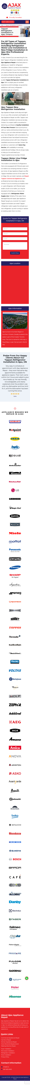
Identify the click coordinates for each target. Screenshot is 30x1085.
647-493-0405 (7, 1069)
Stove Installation (6, 1055)
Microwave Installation (7, 1051)
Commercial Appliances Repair (10, 1038)
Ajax (2, 25)
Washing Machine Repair (8, 1046)
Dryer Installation (6, 1049)
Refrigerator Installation (8, 1053)
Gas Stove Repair (6, 1040)
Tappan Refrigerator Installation (13, 25)
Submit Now (15, 253)
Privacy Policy (5, 1057)
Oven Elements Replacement (10, 1044)
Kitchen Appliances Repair (9, 1042)
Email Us (6, 1067)
